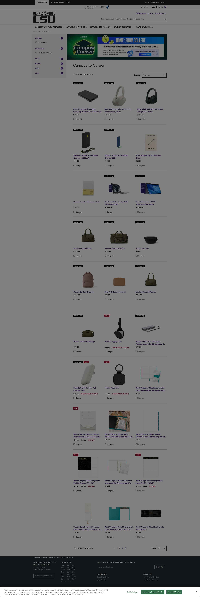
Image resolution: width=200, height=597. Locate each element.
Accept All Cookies (174, 592)
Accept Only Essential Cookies (152, 592)
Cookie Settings (132, 592)
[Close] (196, 591)
